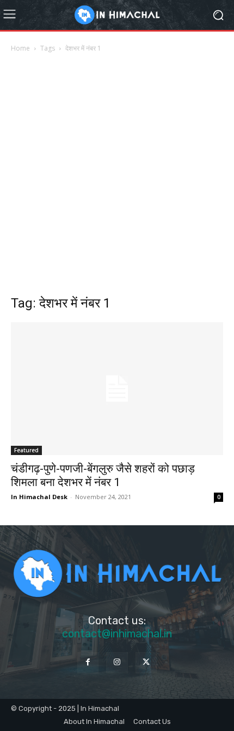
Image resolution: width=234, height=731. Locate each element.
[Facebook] (87, 662)
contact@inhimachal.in (117, 633)
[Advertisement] (117, 177)
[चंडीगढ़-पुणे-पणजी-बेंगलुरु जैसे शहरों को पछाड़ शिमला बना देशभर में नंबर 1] (117, 388)
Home (20, 48)
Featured (26, 450)
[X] (146, 662)
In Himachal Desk (39, 497)
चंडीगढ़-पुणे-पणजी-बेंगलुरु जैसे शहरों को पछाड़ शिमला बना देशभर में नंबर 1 (103, 475)
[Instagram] (116, 662)
